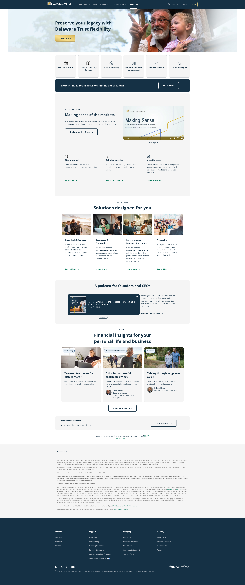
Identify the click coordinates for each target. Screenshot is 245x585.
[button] (178, 489)
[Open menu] (137, 296)
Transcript (152, 142)
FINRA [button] (170, 489)
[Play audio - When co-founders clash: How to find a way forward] (91, 305)
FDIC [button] (128, 495)
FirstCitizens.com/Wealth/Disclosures (125, 506)
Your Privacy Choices (97, 558)
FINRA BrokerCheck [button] (121, 509)
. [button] (157, 571)
